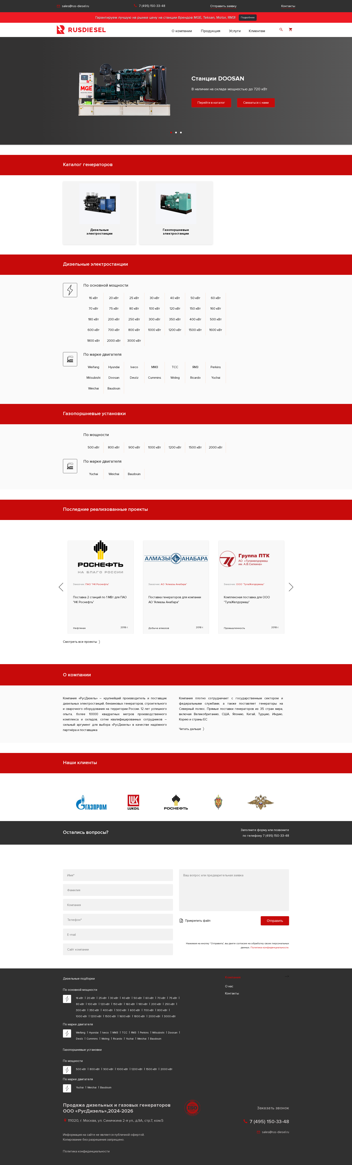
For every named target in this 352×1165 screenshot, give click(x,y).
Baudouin (114, 388)
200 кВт (114, 319)
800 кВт (134, 330)
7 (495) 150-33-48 (152, 6)
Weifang (93, 367)
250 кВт (134, 319)
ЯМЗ (195, 367)
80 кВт (134, 309)
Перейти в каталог (195, 106)
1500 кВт (195, 330)
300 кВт (155, 319)
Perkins (216, 367)
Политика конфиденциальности (86, 1151)
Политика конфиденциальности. (270, 947)
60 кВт (216, 298)
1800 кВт (93, 341)
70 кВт (93, 309)
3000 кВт (134, 341)
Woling (175, 378)
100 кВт (154, 309)
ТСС (175, 367)
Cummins (154, 378)
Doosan (114, 378)
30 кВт (155, 298)
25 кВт (134, 298)
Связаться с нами (239, 106)
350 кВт (175, 319)
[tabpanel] (176, 89)
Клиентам (257, 31)
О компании (182, 31)
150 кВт (195, 309)
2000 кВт (114, 341)
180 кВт (93, 319)
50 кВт (195, 298)
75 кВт (114, 309)
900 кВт (134, 447)
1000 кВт (154, 330)
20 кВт (114, 298)
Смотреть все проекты (80, 642)
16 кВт (93, 298)
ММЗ (154, 367)
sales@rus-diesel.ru (75, 6)
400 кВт (195, 319)
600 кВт (94, 330)
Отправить (275, 920)
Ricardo (195, 378)
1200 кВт (175, 330)
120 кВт (175, 309)
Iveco (134, 367)
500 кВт (216, 319)
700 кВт (114, 330)
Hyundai (114, 367)
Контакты (288, 6)
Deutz (134, 378)
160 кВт (215, 309)
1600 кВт (215, 330)
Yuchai (215, 378)
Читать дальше (190, 729)
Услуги (235, 31)
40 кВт (175, 298)
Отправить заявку (223, 6)
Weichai (93, 388)
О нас (229, 986)
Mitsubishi (93, 378)
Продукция (210, 31)
